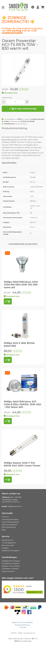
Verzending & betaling (10, 522)
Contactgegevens (9, 543)
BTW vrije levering (9, 527)
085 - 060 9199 (15, 497)
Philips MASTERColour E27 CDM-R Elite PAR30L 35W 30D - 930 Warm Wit (22, 404)
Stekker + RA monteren (11, 566)
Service (5, 536)
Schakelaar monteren (10, 569)
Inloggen (5, 548)
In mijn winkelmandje (25, 109)
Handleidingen (9, 557)
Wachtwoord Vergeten (10, 550)
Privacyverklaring (22, 625)
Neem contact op (11, 493)
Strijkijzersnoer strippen (11, 561)
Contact (23, 627)
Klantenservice (7, 540)
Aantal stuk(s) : (7, 97)
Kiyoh (25, 124)
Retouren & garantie (9, 524)
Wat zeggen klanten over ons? (17, 578)
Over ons (5, 517)
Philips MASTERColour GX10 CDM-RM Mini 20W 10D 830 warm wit (21, 284)
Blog (3, 530)
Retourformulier (8, 545)
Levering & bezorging (10, 519)
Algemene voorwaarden (22, 622)
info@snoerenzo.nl (14, 506)
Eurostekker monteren (10, 563)
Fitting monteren (8, 571)
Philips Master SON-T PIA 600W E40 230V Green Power (22, 464)
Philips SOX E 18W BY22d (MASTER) (19, 344)
